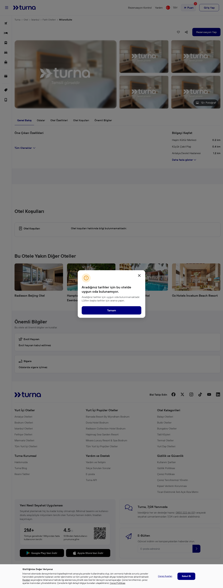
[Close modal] (139, 275)
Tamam (111, 310)
